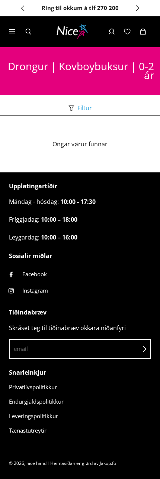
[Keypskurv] (143, 31)
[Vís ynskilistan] (127, 32)
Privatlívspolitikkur (33, 387)
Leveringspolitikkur (33, 416)
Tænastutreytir (28, 430)
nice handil (37, 463)
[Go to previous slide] (23, 8)
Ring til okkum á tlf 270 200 (80, 8)
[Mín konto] (111, 31)
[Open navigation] (17, 31)
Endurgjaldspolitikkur (36, 401)
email (21, 349)
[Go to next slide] (137, 8)
